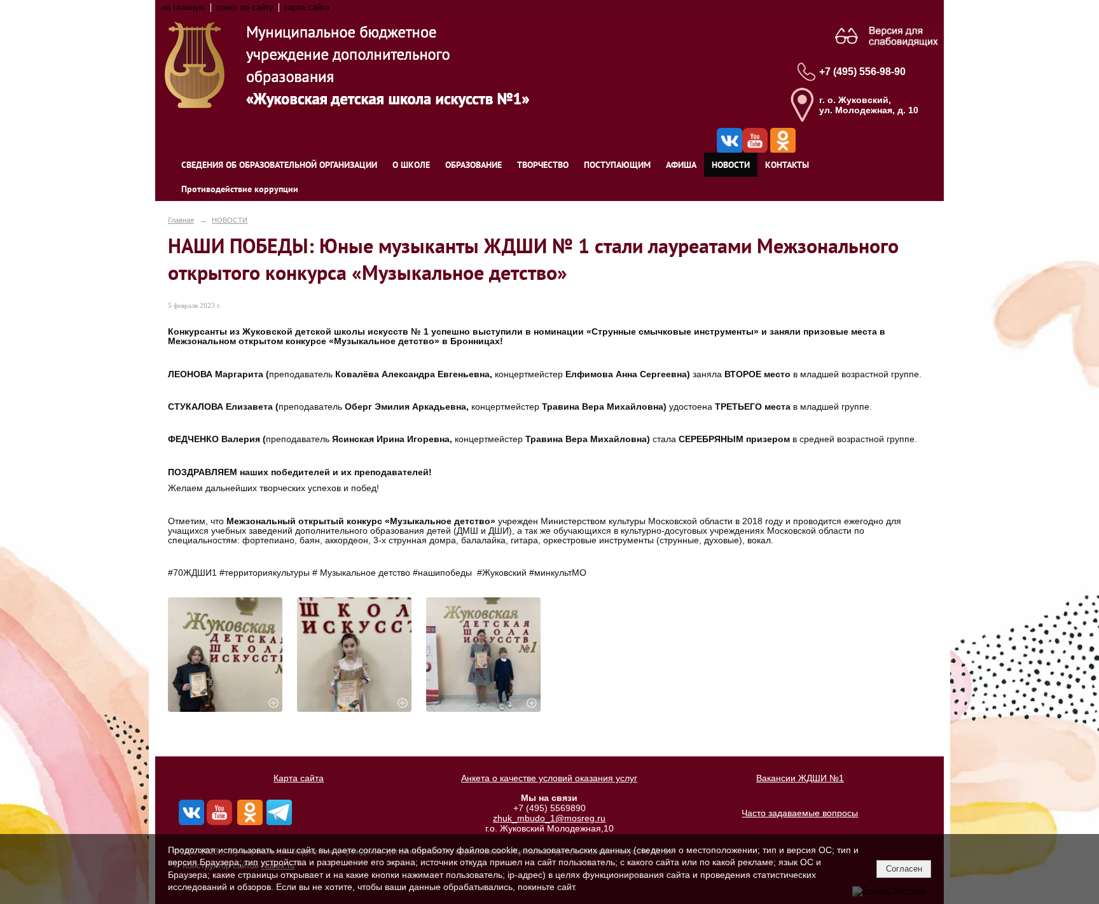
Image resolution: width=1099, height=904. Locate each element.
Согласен (904, 868)
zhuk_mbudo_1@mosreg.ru (549, 818)
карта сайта (306, 7)
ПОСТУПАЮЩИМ (617, 164)
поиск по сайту (244, 7)
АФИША (681, 164)
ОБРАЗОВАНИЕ (473, 164)
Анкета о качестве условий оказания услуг (549, 778)
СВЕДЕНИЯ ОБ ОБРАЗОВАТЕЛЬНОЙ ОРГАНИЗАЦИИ (279, 164)
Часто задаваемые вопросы (800, 813)
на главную (183, 7)
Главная (181, 220)
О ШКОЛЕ (411, 164)
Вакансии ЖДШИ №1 (800, 778)
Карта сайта (298, 778)
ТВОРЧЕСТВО (543, 164)
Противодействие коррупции (239, 189)
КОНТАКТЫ (787, 164)
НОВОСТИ (731, 164)
